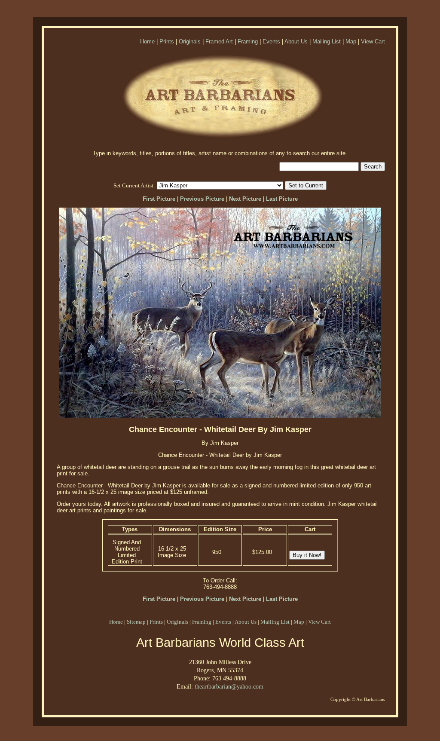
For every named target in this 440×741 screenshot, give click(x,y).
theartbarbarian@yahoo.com (229, 686)
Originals (190, 41)
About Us (296, 41)
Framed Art (219, 41)
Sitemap (136, 622)
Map (350, 41)
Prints (166, 41)
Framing (248, 41)
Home (147, 41)
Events (271, 41)
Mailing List (326, 41)
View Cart (373, 41)
